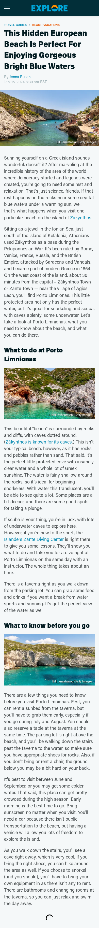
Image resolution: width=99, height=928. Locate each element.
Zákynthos (80, 218)
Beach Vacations (46, 24)
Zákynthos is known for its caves (39, 442)
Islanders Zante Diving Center (34, 539)
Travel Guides (15, 24)
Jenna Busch (19, 76)
